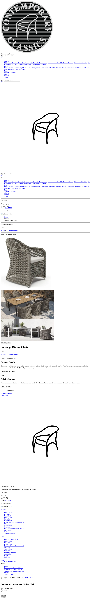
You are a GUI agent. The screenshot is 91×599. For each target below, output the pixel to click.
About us (6, 74)
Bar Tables (29, 68)
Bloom (16, 230)
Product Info (4, 395)
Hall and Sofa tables (10, 552)
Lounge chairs (43, 63)
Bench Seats (21, 63)
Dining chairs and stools (11, 68)
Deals (5, 71)
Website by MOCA (30, 577)
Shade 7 (6, 572)
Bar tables (36, 63)
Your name (4, 590)
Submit (3, 597)
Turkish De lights (9, 574)
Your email (4, 592)
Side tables (84, 63)
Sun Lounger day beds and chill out (14, 528)
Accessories (25, 64)
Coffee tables (77, 63)
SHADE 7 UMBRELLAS (11, 72)
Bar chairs (15, 63)
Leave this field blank (7, 588)
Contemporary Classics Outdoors (13, 568)
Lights (16, 69)
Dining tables (29, 63)
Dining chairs (8, 63)
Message (3, 595)
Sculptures (32, 64)
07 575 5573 (8, 208)
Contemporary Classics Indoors (13, 569)
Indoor (6, 66)
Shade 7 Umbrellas (40, 64)
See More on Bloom (6, 393)
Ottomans (70, 63)
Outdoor (6, 61)
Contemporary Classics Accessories (14, 571)
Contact (6, 75)
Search (6, 77)
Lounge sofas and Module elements (58, 63)
